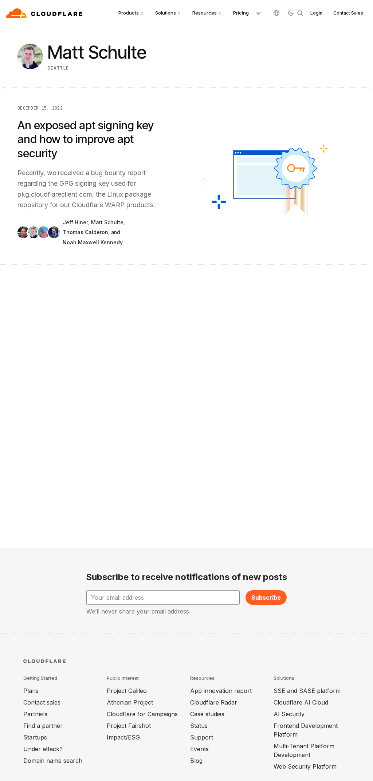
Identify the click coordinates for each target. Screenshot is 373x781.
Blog (196, 760)
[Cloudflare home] (45, 13)
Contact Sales (348, 13)
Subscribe (266, 597)
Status (199, 725)
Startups (35, 737)
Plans (31, 690)
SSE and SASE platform (307, 690)
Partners (35, 714)
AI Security (289, 714)
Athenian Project (130, 702)
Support (201, 737)
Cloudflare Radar (213, 702)
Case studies (207, 714)
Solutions (165, 13)
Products (128, 13)
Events (199, 749)
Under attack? (43, 749)
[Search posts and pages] (300, 13)
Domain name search (52, 760)
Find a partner (43, 725)
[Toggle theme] (290, 13)
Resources (204, 13)
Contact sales (41, 702)
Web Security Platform (305, 766)
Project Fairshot (129, 725)
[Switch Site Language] (276, 13)
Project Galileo (127, 690)
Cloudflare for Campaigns (142, 714)
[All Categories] (258, 13)
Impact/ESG (123, 737)
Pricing (241, 13)
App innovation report (221, 690)
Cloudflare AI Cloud (301, 702)
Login (316, 13)
